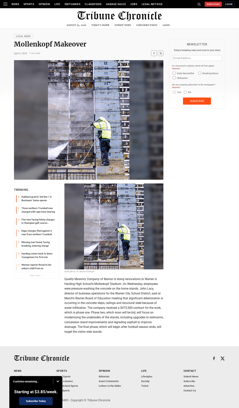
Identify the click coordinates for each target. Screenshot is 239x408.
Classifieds (93, 4)
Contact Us (190, 390)
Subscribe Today (146, 25)
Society (145, 381)
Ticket (144, 385)
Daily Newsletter (185, 73)
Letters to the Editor (110, 385)
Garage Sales (116, 4)
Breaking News (210, 73)
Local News (23, 36)
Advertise (189, 385)
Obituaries (72, 4)
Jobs (133, 4)
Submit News (123, 25)
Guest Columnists (109, 381)
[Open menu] (5, 4)
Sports (29, 4)
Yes (178, 92)
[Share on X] (160, 53)
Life (57, 4)
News (15, 4)
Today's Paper (100, 25)
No (189, 92)
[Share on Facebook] (154, 53)
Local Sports (63, 376)
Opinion (44, 4)
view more (35, 275)
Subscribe (213, 4)
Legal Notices (152, 4)
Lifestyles (146, 376)
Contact (190, 370)
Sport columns (64, 381)
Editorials (104, 376)
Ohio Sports (63, 390)
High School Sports (67, 385)
